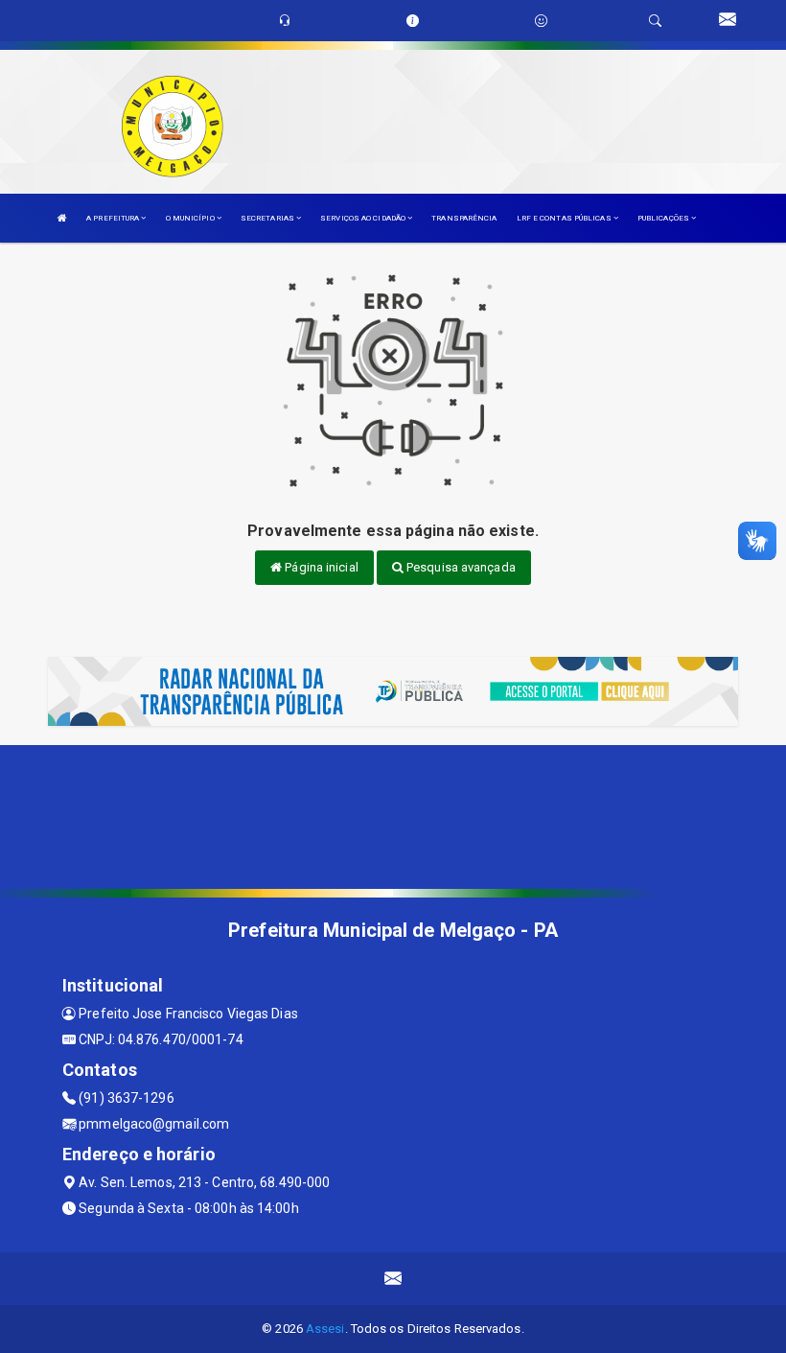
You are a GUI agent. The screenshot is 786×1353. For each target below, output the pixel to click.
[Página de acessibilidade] (541, 20)
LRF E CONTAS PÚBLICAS (565, 218)
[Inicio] (62, 218)
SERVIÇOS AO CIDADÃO (363, 218)
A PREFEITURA (113, 218)
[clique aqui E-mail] (393, 1278)
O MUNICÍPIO (191, 218)
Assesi (325, 1328)
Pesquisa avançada (460, 567)
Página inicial (320, 567)
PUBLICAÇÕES (664, 218)
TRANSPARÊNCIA (464, 218)
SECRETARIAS (268, 218)
